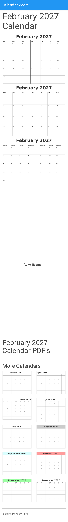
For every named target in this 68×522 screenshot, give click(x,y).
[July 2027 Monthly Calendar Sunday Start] (17, 437)
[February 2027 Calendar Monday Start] (34, 110)
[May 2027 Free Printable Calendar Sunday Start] (17, 409)
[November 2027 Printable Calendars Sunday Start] (17, 490)
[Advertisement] (34, 224)
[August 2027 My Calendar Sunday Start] (51, 437)
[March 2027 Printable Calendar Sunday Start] (17, 382)
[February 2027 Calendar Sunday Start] (34, 58)
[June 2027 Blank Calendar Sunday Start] (51, 410)
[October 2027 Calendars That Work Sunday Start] (51, 463)
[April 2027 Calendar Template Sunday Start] (51, 382)
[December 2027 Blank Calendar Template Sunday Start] (51, 490)
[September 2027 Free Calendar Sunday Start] (17, 463)
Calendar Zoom (15, 5)
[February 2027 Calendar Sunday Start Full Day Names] (34, 162)
